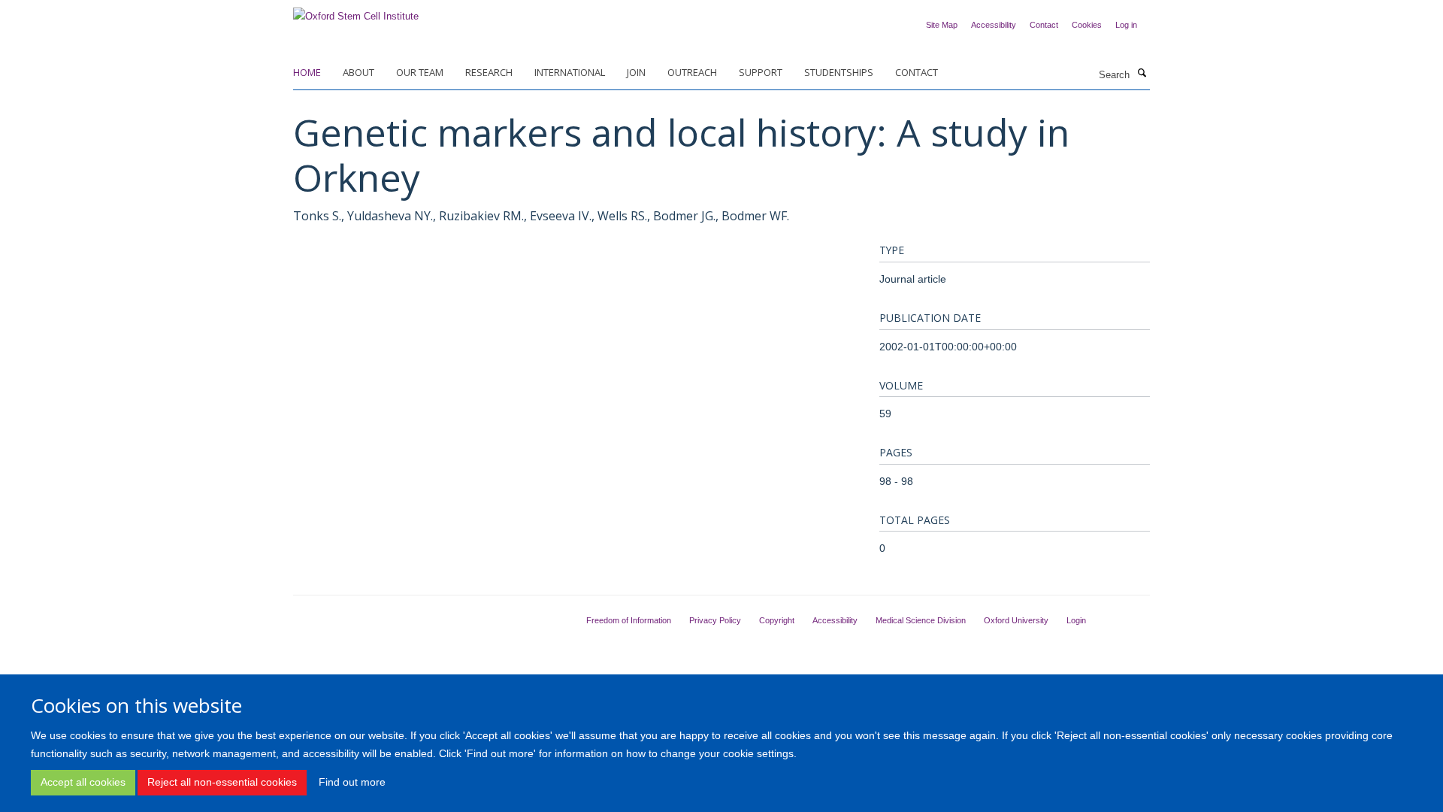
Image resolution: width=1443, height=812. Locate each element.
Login (1076, 620)
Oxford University (1016, 620)
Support (760, 72)
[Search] (1141, 73)
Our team (419, 72)
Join (636, 72)
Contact (1044, 24)
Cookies (1087, 24)
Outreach (692, 72)
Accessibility (993, 24)
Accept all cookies (83, 782)
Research (489, 72)
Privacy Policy (715, 620)
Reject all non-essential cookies (222, 782)
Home (307, 72)
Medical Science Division (921, 620)
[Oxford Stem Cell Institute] (356, 11)
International (569, 72)
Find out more (352, 782)
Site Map (941, 24)
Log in (1126, 24)
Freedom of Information (628, 620)
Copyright (776, 620)
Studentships (838, 72)
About (358, 72)
